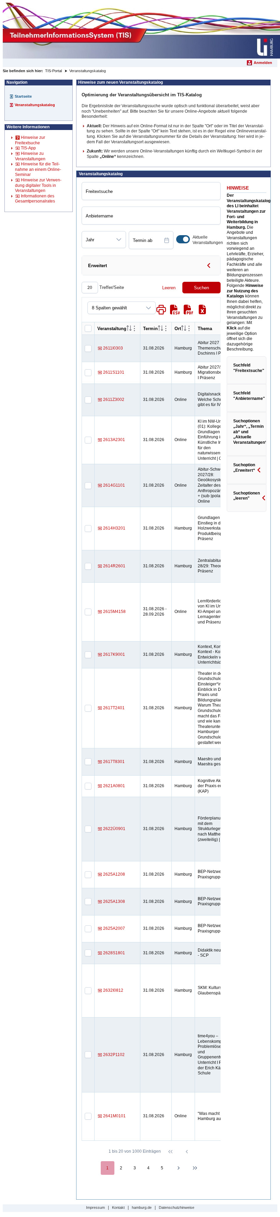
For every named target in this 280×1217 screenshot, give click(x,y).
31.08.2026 (153, 348)
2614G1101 (114, 485)
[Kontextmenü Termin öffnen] (166, 328)
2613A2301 (114, 439)
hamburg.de (142, 1207)
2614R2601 (114, 566)
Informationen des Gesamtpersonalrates (35, 199)
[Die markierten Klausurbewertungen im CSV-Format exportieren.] (174, 310)
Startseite (23, 96)
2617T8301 (114, 761)
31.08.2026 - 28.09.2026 (155, 611)
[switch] (183, 239)
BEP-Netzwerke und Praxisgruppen (216, 874)
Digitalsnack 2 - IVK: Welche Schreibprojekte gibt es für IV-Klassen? (220, 399)
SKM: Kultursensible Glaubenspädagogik (217, 990)
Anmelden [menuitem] (263, 63)
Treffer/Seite (111, 287)
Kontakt (118, 1207)
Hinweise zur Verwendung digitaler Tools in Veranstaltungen (38, 185)
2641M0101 (114, 1116)
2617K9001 (114, 654)
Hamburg (183, 348)
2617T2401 (114, 707)
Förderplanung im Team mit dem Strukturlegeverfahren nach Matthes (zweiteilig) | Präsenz (220, 829)
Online (180, 399)
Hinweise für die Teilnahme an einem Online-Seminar (38, 169)
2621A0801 (114, 785)
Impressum (95, 1207)
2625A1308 (114, 901)
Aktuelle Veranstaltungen (208, 240)
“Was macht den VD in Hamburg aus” (218, 1116)
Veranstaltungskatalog (35, 105)
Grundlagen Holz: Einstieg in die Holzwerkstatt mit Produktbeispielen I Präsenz (216, 528)
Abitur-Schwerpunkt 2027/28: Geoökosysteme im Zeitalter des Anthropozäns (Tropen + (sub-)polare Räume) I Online (220, 485)
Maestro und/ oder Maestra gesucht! (215, 762)
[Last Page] (195, 1168)
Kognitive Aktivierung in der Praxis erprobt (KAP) (219, 786)
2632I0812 (113, 990)
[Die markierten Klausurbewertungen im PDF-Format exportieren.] (188, 310)
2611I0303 (113, 348)
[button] (119, 239)
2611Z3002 (113, 399)
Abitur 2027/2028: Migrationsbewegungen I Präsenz (220, 372)
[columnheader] (129, 328)
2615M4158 (114, 611)
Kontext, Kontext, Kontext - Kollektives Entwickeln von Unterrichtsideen (216, 654)
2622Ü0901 (114, 828)
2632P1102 (114, 1054)
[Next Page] (178, 1168)
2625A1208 (114, 874)
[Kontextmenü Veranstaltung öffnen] (134, 328)
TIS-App (28, 148)
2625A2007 (114, 928)
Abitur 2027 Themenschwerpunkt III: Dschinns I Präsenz (220, 348)
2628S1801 (114, 953)
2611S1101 (113, 372)
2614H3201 (114, 528)
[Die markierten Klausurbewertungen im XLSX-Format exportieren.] (202, 310)
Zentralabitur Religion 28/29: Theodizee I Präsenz (218, 565)
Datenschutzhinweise (176, 1207)
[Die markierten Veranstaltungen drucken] (161, 310)
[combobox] (97, 239)
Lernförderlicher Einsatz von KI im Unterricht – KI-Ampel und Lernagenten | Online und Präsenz (220, 611)
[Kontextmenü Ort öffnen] (189, 328)
